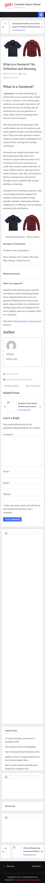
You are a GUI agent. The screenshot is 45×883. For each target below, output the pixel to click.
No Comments (12, 77)
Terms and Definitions (23, 379)
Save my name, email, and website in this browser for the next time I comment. (21, 509)
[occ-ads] (22, 777)
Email (6, 482)
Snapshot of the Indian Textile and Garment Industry (27, 405)
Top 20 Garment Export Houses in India (22, 751)
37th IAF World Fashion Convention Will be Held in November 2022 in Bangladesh (29, 850)
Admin (24, 73)
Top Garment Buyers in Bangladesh (20, 746)
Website (7, 494)
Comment (8, 434)
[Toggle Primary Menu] (41, 14)
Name (6, 471)
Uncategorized (13, 30)
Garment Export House (27, 4)
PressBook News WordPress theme (27, 880)
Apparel (9, 379)
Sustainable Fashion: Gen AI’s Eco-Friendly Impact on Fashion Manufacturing (25, 25)
